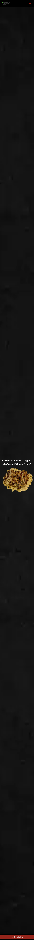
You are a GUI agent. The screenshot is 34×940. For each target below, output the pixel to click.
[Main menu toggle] (30, 3)
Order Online (18, 937)
